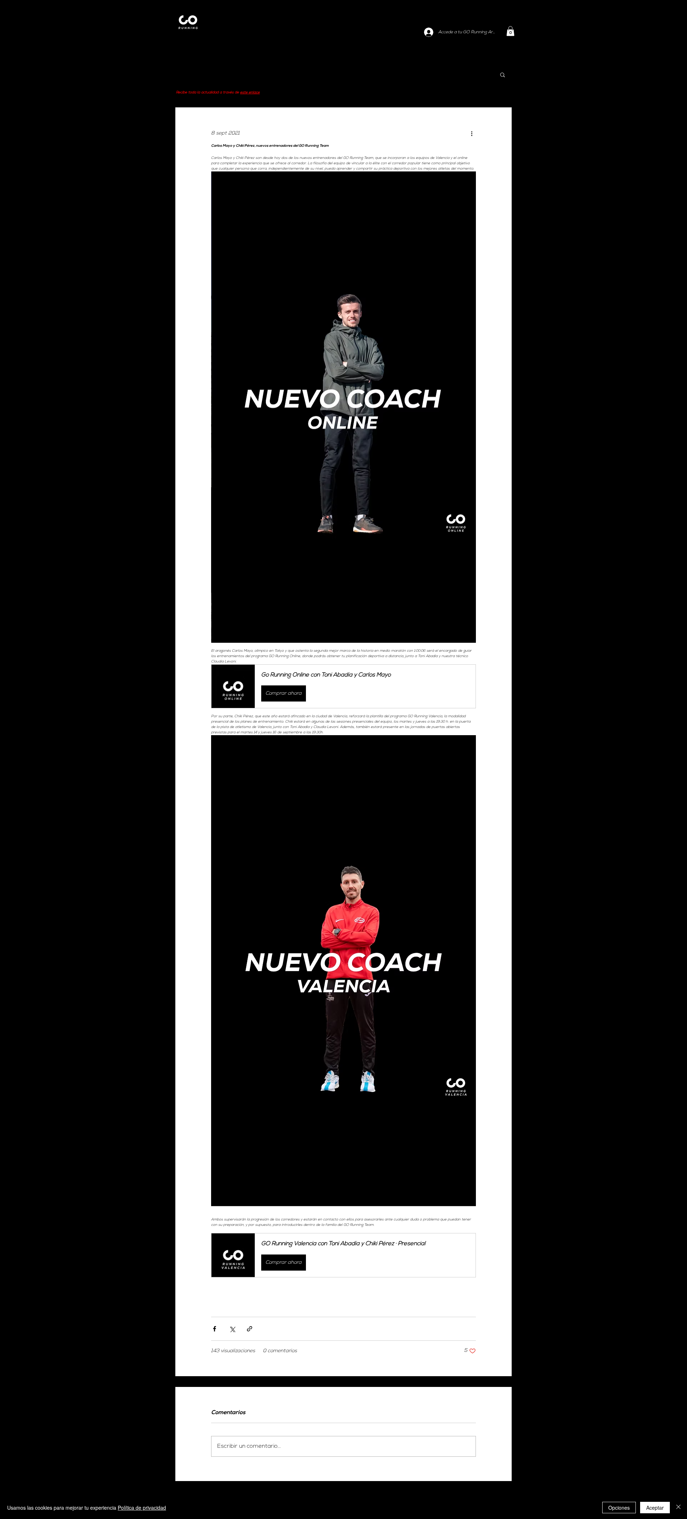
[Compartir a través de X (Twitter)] (232, 1328)
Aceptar (655, 1507)
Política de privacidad (142, 1507)
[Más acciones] (471, 133)
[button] (510, 31)
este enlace (250, 92)
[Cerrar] (678, 1507)
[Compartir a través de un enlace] (249, 1328)
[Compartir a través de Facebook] (214, 1328)
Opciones (619, 1507)
